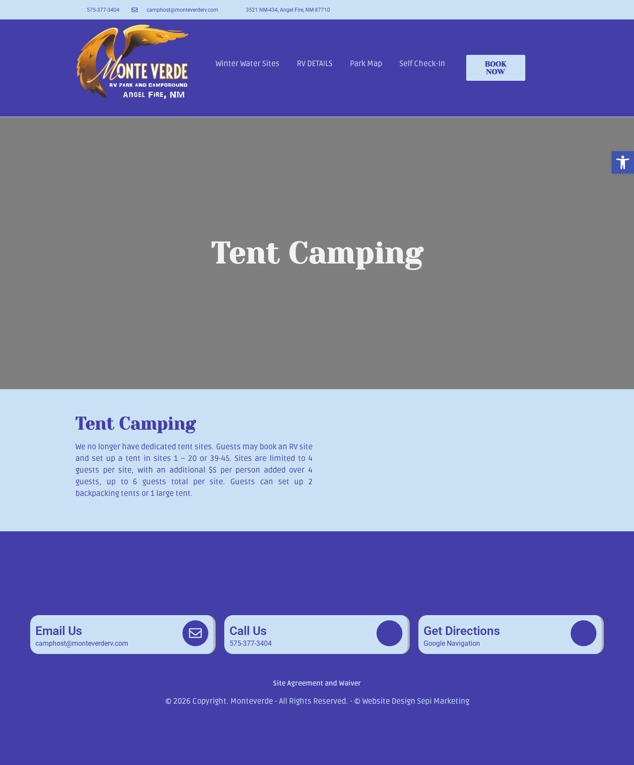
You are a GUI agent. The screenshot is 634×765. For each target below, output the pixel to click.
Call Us (248, 631)
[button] (623, 162)
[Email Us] (195, 633)
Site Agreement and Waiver (317, 683)
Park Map (366, 63)
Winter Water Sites (247, 63)
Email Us (58, 631)
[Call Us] (389, 633)
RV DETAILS (315, 63)
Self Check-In (422, 63)
